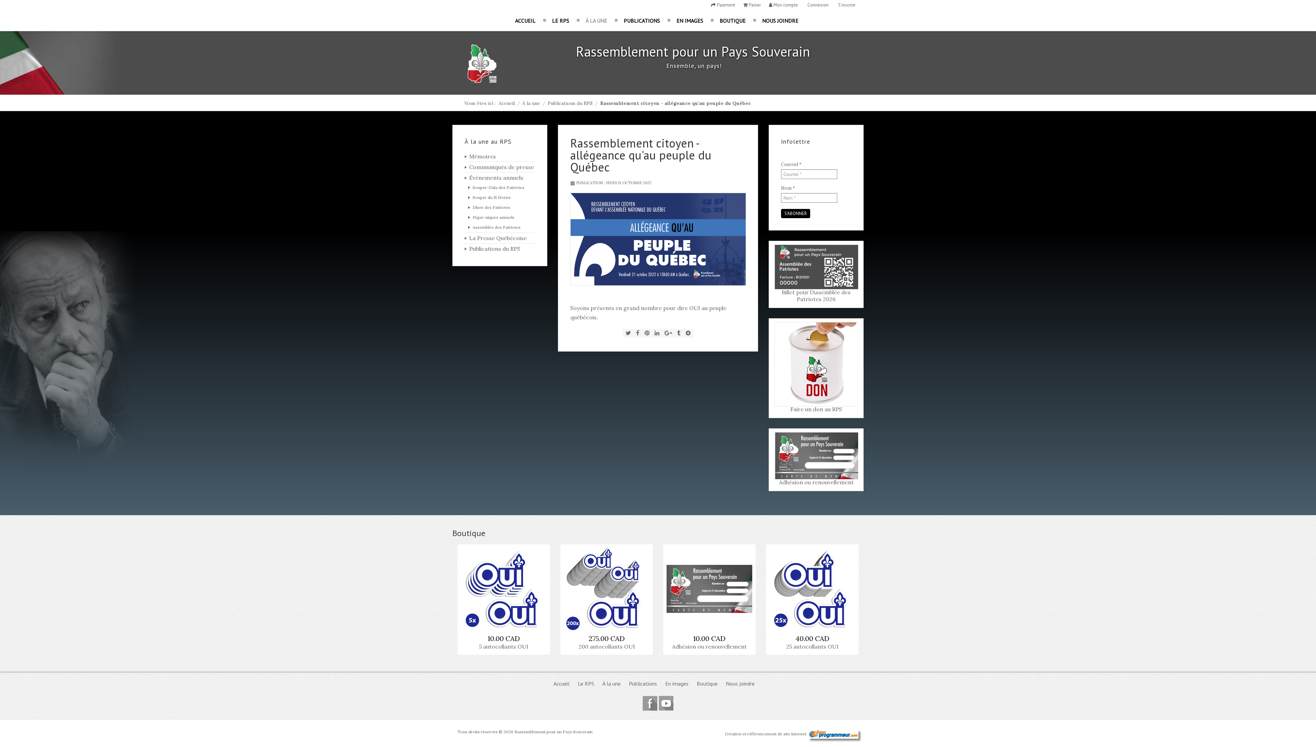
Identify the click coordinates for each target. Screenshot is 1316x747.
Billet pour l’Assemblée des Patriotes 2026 (816, 296)
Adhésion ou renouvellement (816, 482)
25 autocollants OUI (812, 646)
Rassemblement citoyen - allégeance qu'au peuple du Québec (640, 155)
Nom (788, 188)
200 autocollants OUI (606, 646)
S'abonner (795, 213)
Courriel (791, 164)
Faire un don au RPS (816, 409)
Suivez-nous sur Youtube (666, 703)
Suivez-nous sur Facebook (650, 703)
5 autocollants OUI (503, 646)
